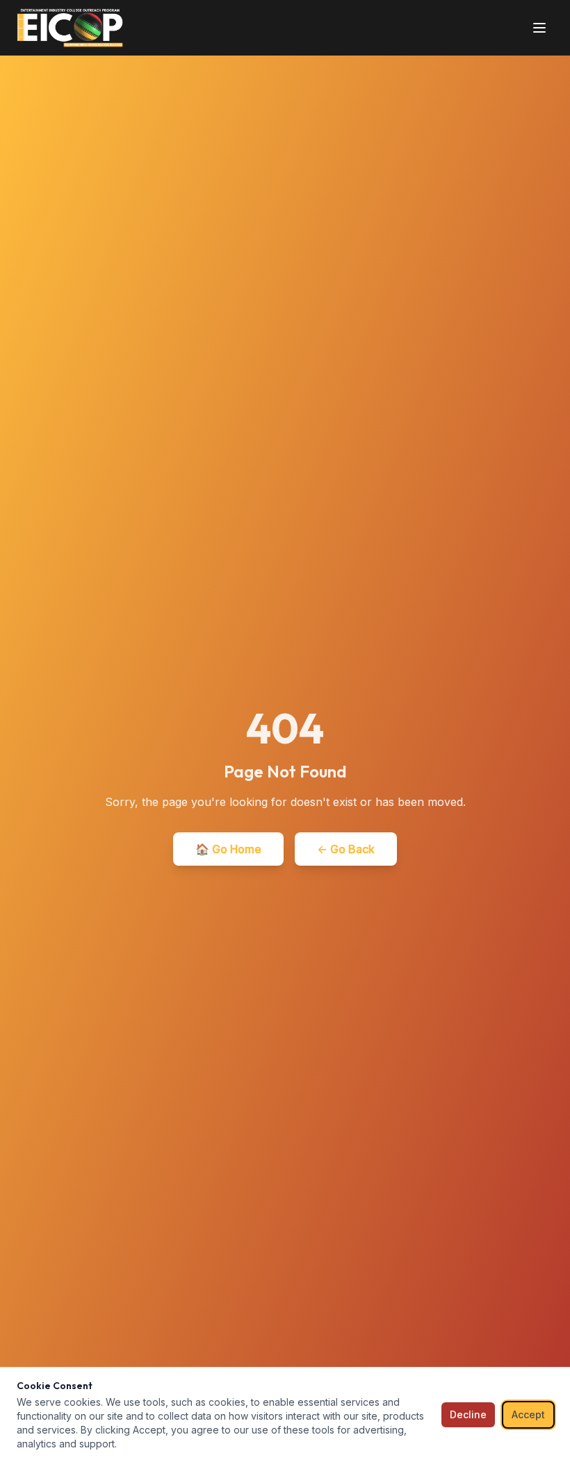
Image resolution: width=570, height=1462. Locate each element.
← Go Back (346, 849)
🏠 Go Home (228, 849)
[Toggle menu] (539, 28)
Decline (468, 1414)
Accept (528, 1414)
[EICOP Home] (70, 27)
